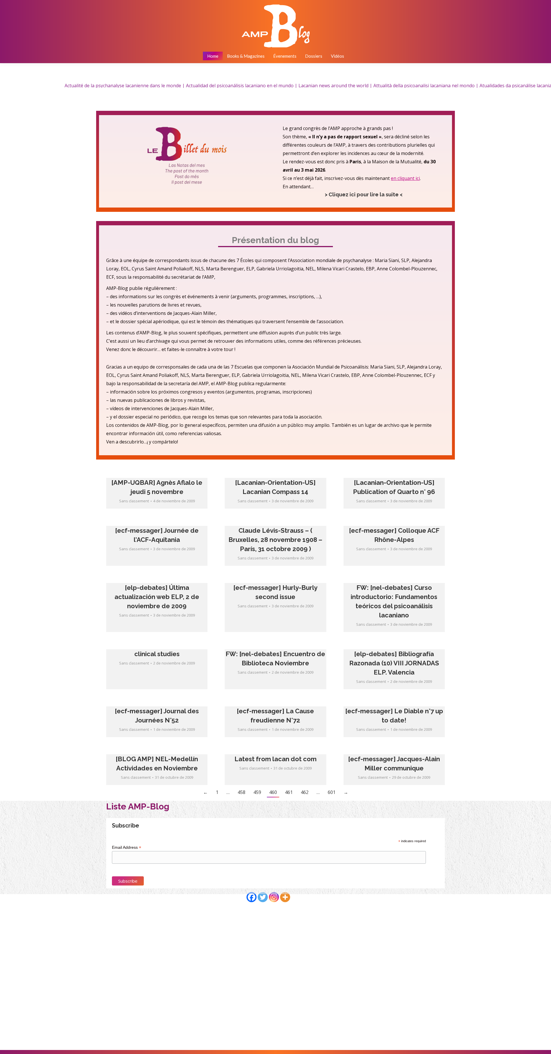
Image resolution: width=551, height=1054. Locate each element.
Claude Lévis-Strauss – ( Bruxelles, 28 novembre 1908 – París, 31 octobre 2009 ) (275, 540)
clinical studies (157, 654)
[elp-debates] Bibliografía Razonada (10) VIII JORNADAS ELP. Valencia (394, 663)
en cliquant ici (405, 178)
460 (273, 792)
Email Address (126, 847)
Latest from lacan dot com (275, 759)
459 (257, 792)
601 (331, 792)
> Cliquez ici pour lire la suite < (364, 194)
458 (241, 792)
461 (289, 792)
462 (305, 792)
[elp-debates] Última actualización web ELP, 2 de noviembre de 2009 (157, 597)
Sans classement (134, 500)
